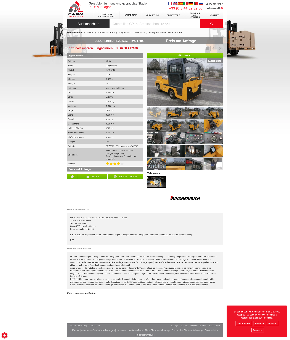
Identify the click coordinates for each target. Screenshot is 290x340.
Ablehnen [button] (272, 323)
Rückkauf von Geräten (195, 15)
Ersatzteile (173, 15)
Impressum (121, 330)
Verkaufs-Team (136, 330)
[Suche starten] (211, 23)
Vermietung (152, 15)
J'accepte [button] (259, 323)
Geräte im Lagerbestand (106, 15)
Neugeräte (131, 15)
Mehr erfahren (243, 323)
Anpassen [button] (257, 330)
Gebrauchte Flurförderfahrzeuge (187, 330)
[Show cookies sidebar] (5, 335)
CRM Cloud (95, 325)
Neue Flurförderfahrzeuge (157, 330)
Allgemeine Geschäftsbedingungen (98, 330)
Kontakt (214, 15)
